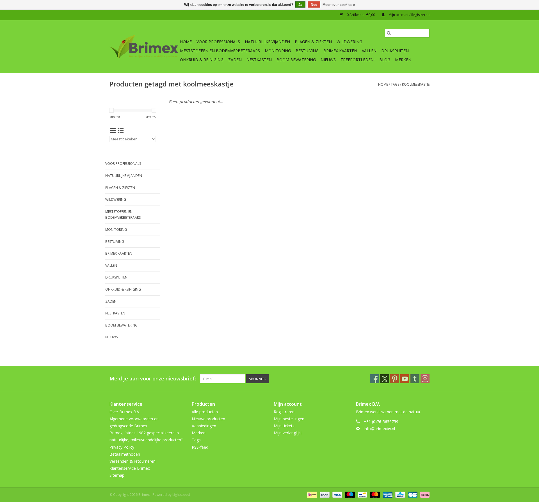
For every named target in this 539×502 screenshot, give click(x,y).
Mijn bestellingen (289, 418)
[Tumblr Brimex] (414, 378)
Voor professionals (218, 41)
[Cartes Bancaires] (412, 494)
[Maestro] (349, 494)
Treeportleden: (357, 59)
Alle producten (205, 411)
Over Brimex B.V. (124, 411)
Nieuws (328, 59)
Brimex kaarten (340, 50)
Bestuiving (307, 50)
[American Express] (387, 494)
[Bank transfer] (324, 494)
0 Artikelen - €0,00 (361, 14)
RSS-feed (200, 447)
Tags (395, 84)
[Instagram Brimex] (425, 378)
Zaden (235, 59)
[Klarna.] (424, 494)
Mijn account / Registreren (409, 14)
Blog (384, 59)
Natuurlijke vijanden (267, 41)
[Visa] (336, 494)
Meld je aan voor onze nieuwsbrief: (152, 379)
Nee (314, 5)
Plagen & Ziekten (313, 41)
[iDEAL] (311, 494)
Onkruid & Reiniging (201, 59)
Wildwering (349, 41)
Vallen (369, 50)
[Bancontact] (362, 494)
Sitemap (116, 475)
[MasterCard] (374, 494)
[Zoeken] (389, 33)
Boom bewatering (296, 59)
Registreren (284, 411)
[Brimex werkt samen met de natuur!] (143, 46)
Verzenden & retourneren (132, 461)
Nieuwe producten (208, 418)
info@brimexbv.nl (379, 428)
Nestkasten (259, 59)
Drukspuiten (395, 50)
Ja (300, 5)
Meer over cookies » (339, 5)
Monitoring (278, 50)
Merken (403, 59)
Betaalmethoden (124, 454)
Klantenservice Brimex (129, 468)
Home (186, 41)
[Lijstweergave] (121, 130)
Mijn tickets (284, 425)
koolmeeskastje (416, 84)
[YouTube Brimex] (404, 378)
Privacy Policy (121, 447)
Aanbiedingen (204, 425)
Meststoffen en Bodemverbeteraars (220, 50)
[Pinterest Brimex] (394, 378)
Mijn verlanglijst (288, 432)
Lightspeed (181, 494)
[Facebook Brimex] (374, 378)
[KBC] (399, 494)
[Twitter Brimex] (384, 378)
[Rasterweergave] (113, 130)
